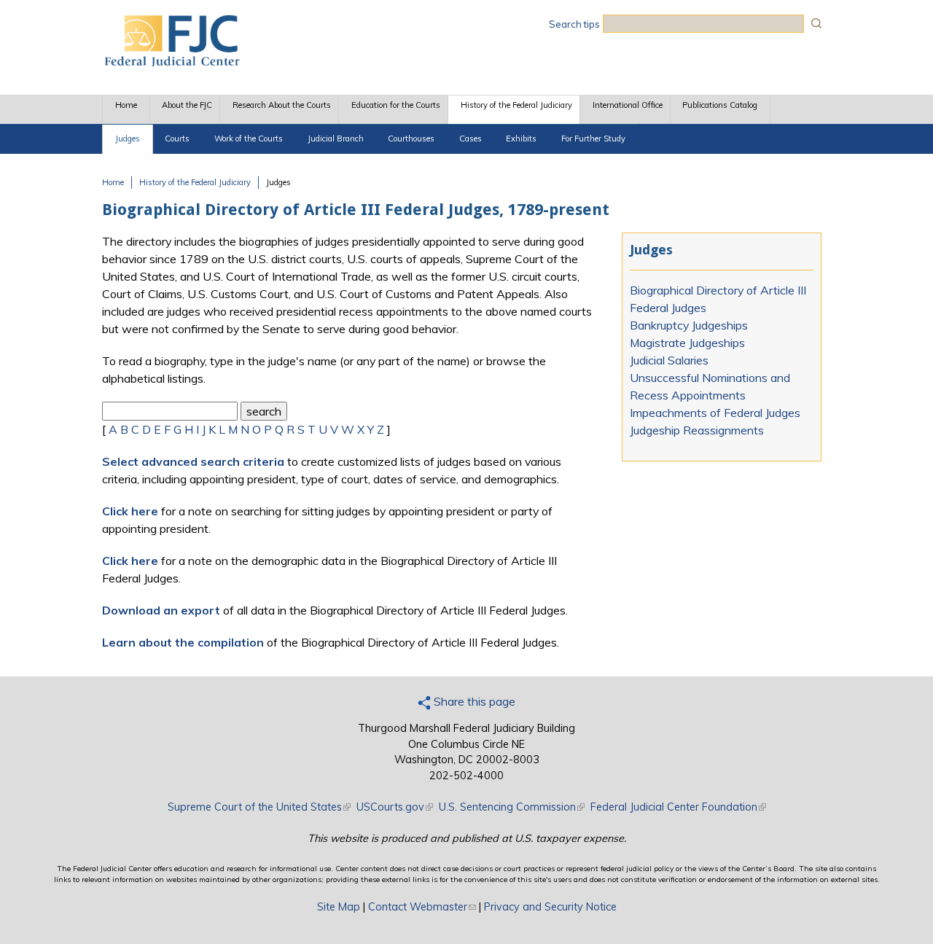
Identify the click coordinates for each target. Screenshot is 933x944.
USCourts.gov (394, 807)
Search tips (574, 24)
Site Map (338, 906)
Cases (470, 138)
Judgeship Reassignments (697, 430)
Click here (130, 511)
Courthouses (411, 138)
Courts (177, 138)
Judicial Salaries (669, 360)
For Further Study (593, 138)
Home (126, 105)
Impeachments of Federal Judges (715, 412)
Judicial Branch (336, 138)
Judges (127, 138)
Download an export (161, 610)
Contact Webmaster (422, 906)
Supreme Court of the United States (259, 807)
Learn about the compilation (183, 642)
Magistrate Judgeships (687, 342)
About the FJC (187, 105)
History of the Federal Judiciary (516, 105)
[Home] (171, 62)
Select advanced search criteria (193, 461)
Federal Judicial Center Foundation (678, 807)
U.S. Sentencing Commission (512, 807)
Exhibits (521, 138)
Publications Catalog (719, 105)
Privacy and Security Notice (550, 906)
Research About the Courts (282, 105)
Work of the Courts (248, 138)
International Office (628, 105)
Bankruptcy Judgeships (689, 325)
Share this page (473, 701)
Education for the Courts (395, 105)
